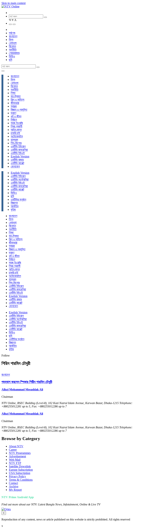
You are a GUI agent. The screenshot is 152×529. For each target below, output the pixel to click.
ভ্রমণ (13, 113)
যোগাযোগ (15, 166)
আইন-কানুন (16, 129)
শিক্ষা (13, 93)
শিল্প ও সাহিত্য (17, 99)
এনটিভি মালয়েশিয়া (19, 149)
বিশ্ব (11, 39)
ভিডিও (12, 56)
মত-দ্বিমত (16, 96)
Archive (13, 486)
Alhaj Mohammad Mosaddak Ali (22, 389)
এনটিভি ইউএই (18, 153)
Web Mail (14, 459)
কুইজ (13, 209)
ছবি (10, 59)
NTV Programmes (20, 453)
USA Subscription (19, 473)
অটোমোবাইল (17, 136)
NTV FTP (15, 463)
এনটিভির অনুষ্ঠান (18, 199)
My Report (15, 489)
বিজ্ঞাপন (14, 202)
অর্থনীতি (12, 49)
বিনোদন (12, 46)
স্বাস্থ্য (14, 106)
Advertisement (17, 456)
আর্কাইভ (15, 206)
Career (13, 449)
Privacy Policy (17, 476)
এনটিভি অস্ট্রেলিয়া (20, 179)
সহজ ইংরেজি (17, 123)
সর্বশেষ (12, 33)
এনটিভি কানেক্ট (17, 163)
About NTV (16, 446)
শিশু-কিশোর (16, 143)
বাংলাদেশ (13, 36)
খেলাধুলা (12, 43)
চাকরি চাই (15, 133)
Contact (13, 483)
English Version (20, 156)
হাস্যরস (14, 139)
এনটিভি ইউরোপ (18, 146)
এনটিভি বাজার (17, 159)
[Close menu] (2, 70)
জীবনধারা (15, 103)
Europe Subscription (21, 469)
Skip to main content (13, 3)
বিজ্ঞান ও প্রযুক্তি (19, 109)
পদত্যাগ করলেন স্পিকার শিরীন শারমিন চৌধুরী (26, 382)
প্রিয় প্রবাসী (16, 126)
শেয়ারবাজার (14, 53)
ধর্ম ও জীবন (16, 116)
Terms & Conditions (21, 479)
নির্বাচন (14, 119)
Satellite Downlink (20, 466)
